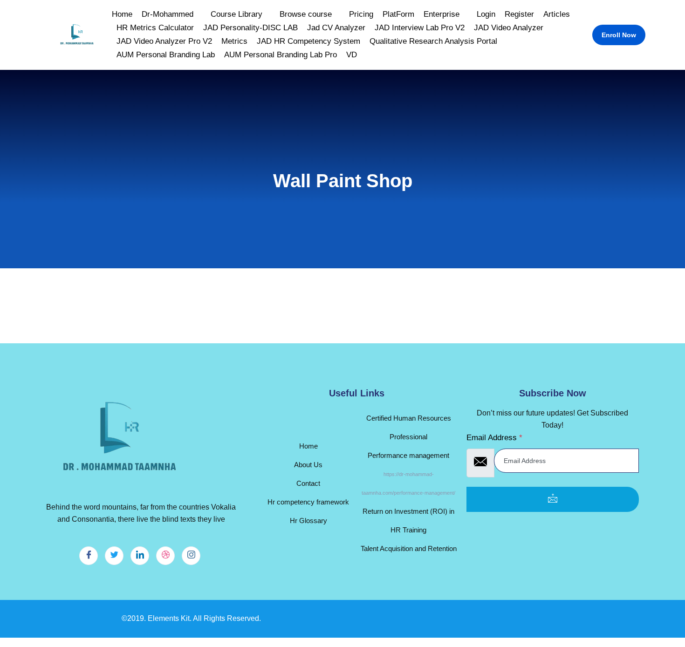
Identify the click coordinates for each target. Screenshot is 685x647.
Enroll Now (619, 35)
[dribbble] (165, 555)
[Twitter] (114, 555)
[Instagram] (191, 555)
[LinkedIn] (139, 555)
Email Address (494, 437)
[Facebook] (88, 555)
